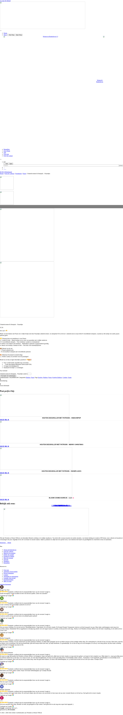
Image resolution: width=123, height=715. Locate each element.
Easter (69, 377)
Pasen (24, 173)
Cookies (65, 377)
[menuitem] (53, 82)
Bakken (28, 377)
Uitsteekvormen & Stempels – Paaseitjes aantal (13, 374)
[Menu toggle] (0, 30)
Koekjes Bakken (57, 377)
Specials (61, 505)
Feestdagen (18, 173)
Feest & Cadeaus (9, 173)
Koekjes (40, 377)
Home (2, 173)
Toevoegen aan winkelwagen (8, 375)
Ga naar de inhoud (5, 1)
